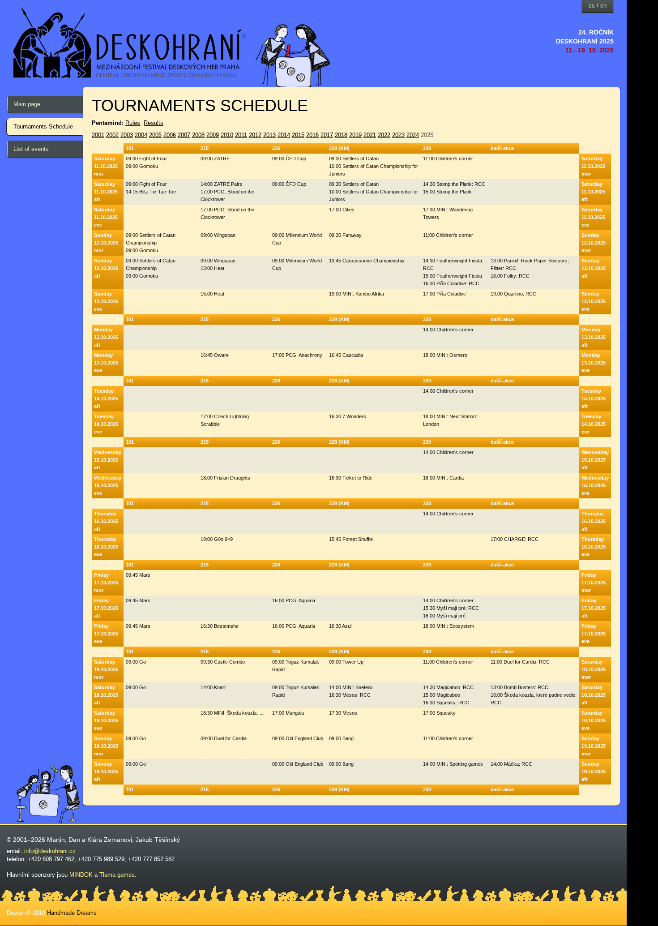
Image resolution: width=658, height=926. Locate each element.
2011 (241, 135)
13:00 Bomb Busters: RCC (519, 687)
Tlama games (117, 874)
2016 (312, 135)
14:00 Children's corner (448, 329)
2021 (369, 135)
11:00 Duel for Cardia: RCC (520, 661)
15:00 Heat (212, 268)
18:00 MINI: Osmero (445, 355)
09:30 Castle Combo (223, 661)
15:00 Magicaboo (441, 695)
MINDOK (81, 874)
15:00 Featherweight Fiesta (452, 276)
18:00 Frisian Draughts (225, 477)
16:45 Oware (215, 355)
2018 (341, 135)
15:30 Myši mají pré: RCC (451, 608)
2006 (169, 135)
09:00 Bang (341, 738)
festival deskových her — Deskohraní (129, 42)
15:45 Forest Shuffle (351, 539)
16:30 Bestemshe (220, 626)
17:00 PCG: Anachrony (297, 355)
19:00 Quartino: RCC (513, 293)
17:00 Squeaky (439, 713)
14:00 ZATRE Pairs (221, 184)
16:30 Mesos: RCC (350, 695)
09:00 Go (136, 661)
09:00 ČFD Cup (289, 158)
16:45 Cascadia (346, 355)
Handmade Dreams (72, 912)
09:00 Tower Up (346, 661)
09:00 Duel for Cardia (224, 738)
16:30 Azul (340, 626)
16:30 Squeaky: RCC (446, 702)
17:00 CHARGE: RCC (514, 539)
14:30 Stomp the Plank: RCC (454, 184)
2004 (141, 135)
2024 (412, 135)
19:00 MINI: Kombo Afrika (356, 293)
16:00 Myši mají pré (444, 615)
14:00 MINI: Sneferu (350, 687)
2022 (384, 135)
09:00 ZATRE (215, 158)
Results (153, 123)
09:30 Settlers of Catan (354, 158)
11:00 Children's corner (448, 158)
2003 (126, 135)
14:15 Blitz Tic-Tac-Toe (151, 191)
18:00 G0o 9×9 (217, 539)
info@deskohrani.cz (50, 851)
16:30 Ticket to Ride (350, 477)
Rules (132, 123)
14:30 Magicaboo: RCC (448, 687)
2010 (227, 135)
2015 (298, 135)
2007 (184, 135)
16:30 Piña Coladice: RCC (451, 283)
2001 (98, 135)
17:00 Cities (342, 209)
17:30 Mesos (343, 713)
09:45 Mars (138, 575)
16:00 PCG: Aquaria (293, 600)
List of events (31, 149)
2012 (255, 135)
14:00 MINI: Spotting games (453, 764)
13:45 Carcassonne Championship (366, 260)
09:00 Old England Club (297, 738)
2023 (398, 135)
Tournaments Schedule (43, 126)
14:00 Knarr (213, 687)
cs (592, 5)
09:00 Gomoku (142, 166)
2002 (112, 135)
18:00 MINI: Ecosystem (448, 626)
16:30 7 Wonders (347, 416)
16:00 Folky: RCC (510, 276)
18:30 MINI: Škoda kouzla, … (232, 713)
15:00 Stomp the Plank (447, 191)
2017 (326, 135)
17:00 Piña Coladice (444, 293)
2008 (198, 135)
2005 (155, 135)
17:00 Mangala (288, 713)
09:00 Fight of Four (146, 158)
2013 (269, 135)
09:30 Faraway (345, 235)
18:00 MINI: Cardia (443, 477)
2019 (355, 135)
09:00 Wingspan (218, 235)
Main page (26, 104)
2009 (212, 135)
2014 (284, 135)
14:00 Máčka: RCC (511, 764)
